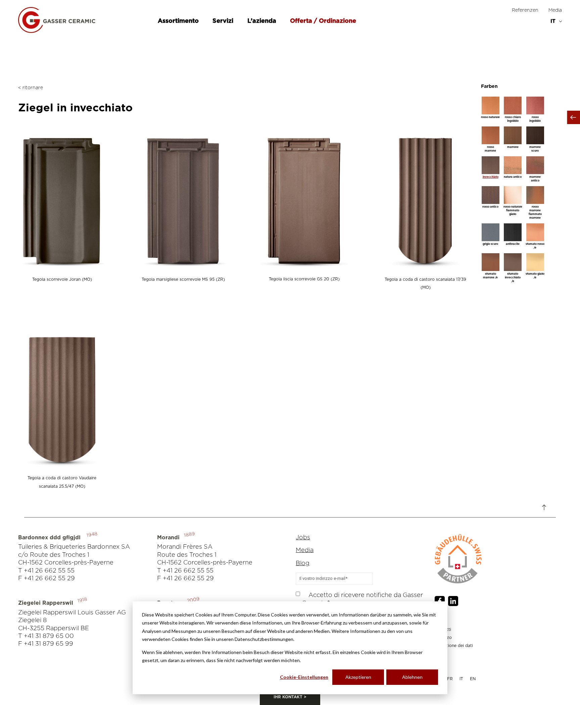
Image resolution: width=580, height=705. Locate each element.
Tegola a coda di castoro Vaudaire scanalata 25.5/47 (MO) (62, 482)
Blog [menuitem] (302, 563)
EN (473, 679)
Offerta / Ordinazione (323, 21)
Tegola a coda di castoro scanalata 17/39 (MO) (425, 283)
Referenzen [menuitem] (525, 10)
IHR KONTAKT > (290, 697)
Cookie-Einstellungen (304, 677)
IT (461, 679)
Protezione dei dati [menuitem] (454, 646)
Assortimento (179, 21)
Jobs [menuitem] (303, 538)
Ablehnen (412, 677)
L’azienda (262, 21)
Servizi (223, 21)
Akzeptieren (358, 677)
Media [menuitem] (555, 10)
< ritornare (30, 88)
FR (450, 679)
